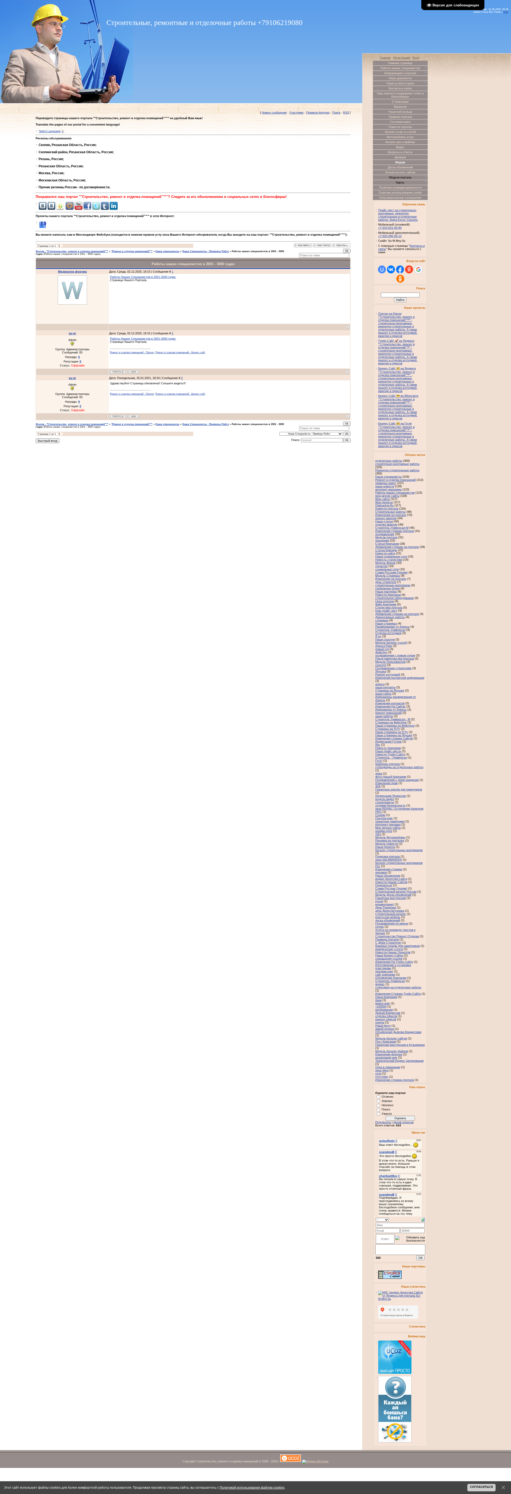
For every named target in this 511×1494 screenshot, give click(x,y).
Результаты (383, 1122)
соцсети (380, 665)
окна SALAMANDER (388, 859)
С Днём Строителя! (388, 942)
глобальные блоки (387, 588)
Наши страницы (386, 623)
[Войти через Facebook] (400, 269)
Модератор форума (72, 271)
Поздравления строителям (393, 668)
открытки (381, 566)
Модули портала (386, 537)
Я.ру (378, 636)
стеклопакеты (384, 802)
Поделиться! (383, 885)
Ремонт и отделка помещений (395, 479)
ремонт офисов (385, 1019)
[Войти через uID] (382, 269)
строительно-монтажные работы (397, 463)
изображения (384, 1009)
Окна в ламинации (387, 1067)
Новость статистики (388, 559)
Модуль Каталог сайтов (391, 1038)
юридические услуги (389, 949)
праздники (382, 540)
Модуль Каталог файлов (391, 1051)
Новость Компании (388, 748)
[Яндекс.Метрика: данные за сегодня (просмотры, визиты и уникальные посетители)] (315, 1462)
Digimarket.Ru (384, 505)
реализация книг (386, 1057)
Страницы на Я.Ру (387, 728)
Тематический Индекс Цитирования (399, 1060)
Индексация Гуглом (388, 741)
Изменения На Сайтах (390, 706)
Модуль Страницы (387, 575)
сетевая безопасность (390, 805)
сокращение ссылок (388, 958)
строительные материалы (392, 585)
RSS (505, 12)
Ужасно (387, 1113)
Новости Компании (388, 594)
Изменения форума (388, 1054)
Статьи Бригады (386, 550)
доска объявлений (387, 920)
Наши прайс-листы (388, 751)
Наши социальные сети (391, 556)
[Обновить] (423, 1219)
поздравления (384, 534)
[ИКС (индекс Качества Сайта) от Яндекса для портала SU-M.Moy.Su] (401, 1298)
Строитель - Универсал (391, 757)
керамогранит (384, 904)
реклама (381, 872)
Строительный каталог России (396, 891)
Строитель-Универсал (390, 629)
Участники (296, 112)
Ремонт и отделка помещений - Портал (132, 352)
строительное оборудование (394, 598)
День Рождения (385, 907)
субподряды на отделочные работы (399, 767)
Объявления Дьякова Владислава (398, 1032)
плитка (379, 1022)
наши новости (384, 486)
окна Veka (382, 1070)
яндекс (380, 984)
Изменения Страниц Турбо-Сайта (398, 993)
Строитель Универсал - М (392, 719)
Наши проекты (385, 846)
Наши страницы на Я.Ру (391, 732)
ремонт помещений (388, 712)
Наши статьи (384, 521)
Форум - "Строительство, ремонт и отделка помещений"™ (72, 251)
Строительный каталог (390, 913)
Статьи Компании (387, 543)
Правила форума (317, 112)
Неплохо (387, 1105)
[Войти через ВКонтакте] (391, 269)
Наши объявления (387, 875)
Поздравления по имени (391, 923)
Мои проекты (384, 502)
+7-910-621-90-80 (390, 227)
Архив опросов (403, 1122)
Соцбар (380, 815)
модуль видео (384, 799)
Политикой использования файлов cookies (252, 1487)
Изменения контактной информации (399, 677)
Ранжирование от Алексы (392, 626)
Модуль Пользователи (390, 661)
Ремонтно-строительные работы (397, 470)
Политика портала (387, 856)
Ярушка (380, 671)
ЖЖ (378, 786)
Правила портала (387, 939)
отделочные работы (388, 460)
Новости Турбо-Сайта (390, 754)
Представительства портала (394, 658)
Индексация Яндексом (390, 795)
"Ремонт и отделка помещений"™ (132, 251)
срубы (379, 926)
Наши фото (383, 1025)
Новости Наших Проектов (392, 952)
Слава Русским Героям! (391, 572)
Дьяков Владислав (387, 1012)
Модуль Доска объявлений (393, 894)
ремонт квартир (386, 518)
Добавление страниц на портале (397, 613)
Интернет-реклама (388, 824)
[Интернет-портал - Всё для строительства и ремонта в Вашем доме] (390, 1277)
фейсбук (381, 652)
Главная (385, 57)
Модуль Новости (386, 843)
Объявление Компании (390, 977)
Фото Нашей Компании (390, 776)
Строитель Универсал (390, 981)
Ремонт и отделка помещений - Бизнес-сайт (180, 352)
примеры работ (385, 483)
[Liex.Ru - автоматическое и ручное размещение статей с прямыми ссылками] (394, 1441)
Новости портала (386, 508)
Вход (416, 57)
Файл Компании (385, 604)
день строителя (385, 582)
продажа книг (384, 971)
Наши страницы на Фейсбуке (395, 725)
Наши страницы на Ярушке (393, 735)
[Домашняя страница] (133, 371)
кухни (379, 901)
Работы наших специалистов (395, 492)
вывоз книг (382, 1003)
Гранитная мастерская (390, 898)
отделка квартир (386, 524)
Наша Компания (386, 996)
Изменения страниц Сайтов (394, 738)
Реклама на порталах (389, 840)
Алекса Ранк (383, 645)
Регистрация (401, 57)
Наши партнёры (386, 591)
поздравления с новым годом (395, 655)
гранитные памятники (390, 821)
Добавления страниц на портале (397, 546)
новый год (382, 649)
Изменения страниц (388, 869)
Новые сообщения (274, 112)
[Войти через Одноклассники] (400, 279)
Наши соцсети (385, 639)
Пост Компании (385, 1041)
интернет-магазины (388, 489)
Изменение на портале (390, 578)
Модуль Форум (385, 562)
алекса (380, 684)
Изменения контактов (390, 703)
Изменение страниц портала (394, 1079)
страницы (381, 620)
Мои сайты (382, 499)
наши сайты (383, 693)
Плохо (386, 1109)
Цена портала (384, 601)
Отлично (387, 1096)
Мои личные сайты (388, 827)
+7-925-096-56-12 (390, 236)
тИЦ (378, 834)
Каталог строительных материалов (399, 850)
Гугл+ (378, 760)
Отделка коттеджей (388, 633)
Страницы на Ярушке (389, 690)
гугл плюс (381, 1076)
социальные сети (387, 569)
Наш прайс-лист (386, 610)
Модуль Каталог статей (391, 642)
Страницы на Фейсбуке (391, 722)
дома (378, 773)
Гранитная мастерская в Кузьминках (400, 1044)
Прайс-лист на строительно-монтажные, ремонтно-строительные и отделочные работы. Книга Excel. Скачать (398, 215)
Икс (377, 744)
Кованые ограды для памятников (397, 945)
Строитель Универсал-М (392, 527)
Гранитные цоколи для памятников (398, 789)
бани (378, 1000)
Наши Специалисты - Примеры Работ (205, 251)
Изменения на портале (390, 515)
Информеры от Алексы (391, 709)
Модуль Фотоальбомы (390, 837)
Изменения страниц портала (394, 530)
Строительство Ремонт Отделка (397, 936)
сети (378, 1073)
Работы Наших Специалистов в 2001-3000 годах (143, 276)
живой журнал (384, 1028)
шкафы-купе (383, 831)
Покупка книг (384, 818)
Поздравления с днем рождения (397, 779)
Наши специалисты (167, 251)
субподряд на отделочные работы (398, 987)
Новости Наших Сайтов (391, 882)
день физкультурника (389, 910)
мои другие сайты (387, 495)
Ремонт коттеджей (387, 674)
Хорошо (387, 1100)
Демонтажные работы (390, 617)
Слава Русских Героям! (391, 888)
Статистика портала (388, 607)
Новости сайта (385, 553)
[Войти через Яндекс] (409, 269)
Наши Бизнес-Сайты (389, 955)
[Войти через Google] (418, 269)
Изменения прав (386, 783)
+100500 (380, 1006)
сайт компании (385, 974)
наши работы (384, 716)
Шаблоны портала (387, 763)
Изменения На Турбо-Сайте (394, 961)
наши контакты (385, 687)
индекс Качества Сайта (391, 878)
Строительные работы (390, 511)
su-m (72, 333)
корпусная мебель (387, 917)
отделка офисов (386, 1016)
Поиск (336, 112)
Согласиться (481, 1486)
